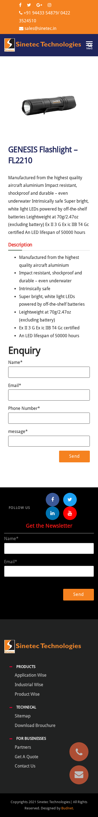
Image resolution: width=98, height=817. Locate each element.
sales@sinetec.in (40, 28)
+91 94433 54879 (41, 13)
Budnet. (67, 808)
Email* (14, 385)
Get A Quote (26, 756)
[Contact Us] (78, 774)
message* (18, 431)
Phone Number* (24, 408)
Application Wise (31, 675)
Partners (23, 747)
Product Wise (27, 694)
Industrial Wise (29, 684)
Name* (15, 362)
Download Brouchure (35, 725)
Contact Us (25, 766)
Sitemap (22, 716)
